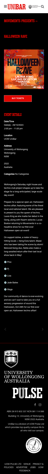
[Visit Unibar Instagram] (40, 405)
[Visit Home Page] (24, 6)
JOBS (33, 468)
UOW (40, 468)
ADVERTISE (21, 468)
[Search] (41, 7)
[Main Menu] (6, 6)
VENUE (27, 464)
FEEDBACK (24, 471)
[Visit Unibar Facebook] (35, 405)
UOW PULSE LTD (13, 464)
